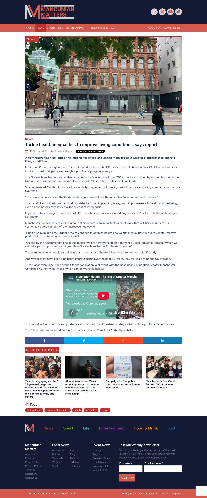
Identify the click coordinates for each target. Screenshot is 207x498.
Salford (74, 450)
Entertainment (76, 28)
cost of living (34, 410)
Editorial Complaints (31, 460)
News (40, 28)
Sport (51, 28)
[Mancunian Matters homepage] (49, 12)
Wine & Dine (100, 470)
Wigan (56, 462)
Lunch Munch (100, 462)
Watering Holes (101, 466)
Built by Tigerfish (68, 493)
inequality (91, 410)
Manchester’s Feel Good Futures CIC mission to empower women (160, 384)
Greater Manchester (57, 410)
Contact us (172, 28)
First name (125, 463)
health (77, 410)
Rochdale (75, 466)
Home (30, 28)
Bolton (56, 454)
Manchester (58, 450)
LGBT (113, 28)
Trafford (74, 458)
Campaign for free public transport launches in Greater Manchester (123, 384)
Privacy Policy (33, 466)
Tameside (57, 458)
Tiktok (178, 11)
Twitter (162, 11)
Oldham (74, 462)
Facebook (154, 11)
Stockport (57, 466)
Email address (153, 463)
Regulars (98, 454)
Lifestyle (97, 450)
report (105, 410)
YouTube (170, 11)
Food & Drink (99, 28)
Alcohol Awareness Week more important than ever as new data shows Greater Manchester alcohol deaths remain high (82, 387)
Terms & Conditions (31, 472)
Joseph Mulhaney (63, 151)
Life (60, 28)
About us (154, 28)
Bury (72, 454)
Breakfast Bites (101, 458)
